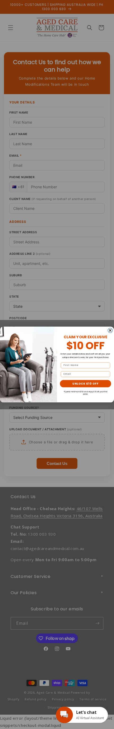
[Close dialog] (110, 330)
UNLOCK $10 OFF (85, 383)
